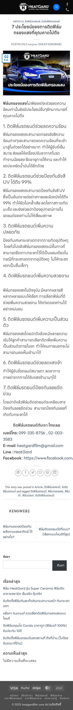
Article (18, 21)
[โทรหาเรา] (67, 9)
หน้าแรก (14, 695)
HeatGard (23, 452)
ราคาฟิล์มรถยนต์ (13, 698)
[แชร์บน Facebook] (25, 472)
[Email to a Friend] (40, 472)
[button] (56, 7)
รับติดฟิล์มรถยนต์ (51, 21)
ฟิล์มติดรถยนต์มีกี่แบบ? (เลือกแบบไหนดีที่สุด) (54, 532)
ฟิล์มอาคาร (56, 695)
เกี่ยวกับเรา (27, 695)
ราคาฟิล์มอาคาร (33, 698)
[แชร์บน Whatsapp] (18, 472)
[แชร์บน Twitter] (32, 472)
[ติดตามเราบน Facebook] (67, 4)
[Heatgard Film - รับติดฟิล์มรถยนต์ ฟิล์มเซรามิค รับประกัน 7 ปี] (34, 7)
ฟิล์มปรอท (28, 495)
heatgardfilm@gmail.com (40, 445)
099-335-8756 (32, 433)
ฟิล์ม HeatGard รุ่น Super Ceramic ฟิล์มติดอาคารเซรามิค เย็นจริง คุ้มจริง (33, 591)
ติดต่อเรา (65, 698)
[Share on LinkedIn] (55, 472)
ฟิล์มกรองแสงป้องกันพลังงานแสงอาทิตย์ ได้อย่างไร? (17, 531)
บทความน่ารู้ (50, 698)
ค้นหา (6, 556)
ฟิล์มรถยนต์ (41, 695)
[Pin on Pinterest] (47, 472)
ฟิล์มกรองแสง (55, 491)
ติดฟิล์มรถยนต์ (32, 21)
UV (62, 190)
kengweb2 (55, 44)
